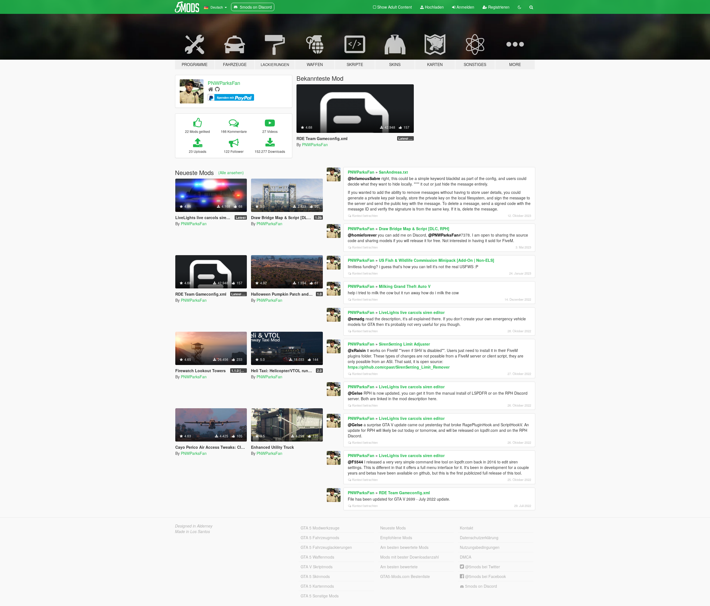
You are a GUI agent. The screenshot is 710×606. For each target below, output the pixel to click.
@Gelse (355, 393)
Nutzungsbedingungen (479, 547)
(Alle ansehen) (231, 172)
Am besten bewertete (399, 566)
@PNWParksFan (443, 235)
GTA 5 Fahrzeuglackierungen (326, 547)
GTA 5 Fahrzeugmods (320, 537)
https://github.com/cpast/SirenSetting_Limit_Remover (399, 367)
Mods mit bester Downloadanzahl (409, 557)
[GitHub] (217, 89)
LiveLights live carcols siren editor (412, 312)
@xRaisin (357, 350)
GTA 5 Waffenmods (317, 557)
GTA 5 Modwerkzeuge (320, 528)
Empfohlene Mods (396, 537)
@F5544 (355, 462)
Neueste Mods (393, 528)
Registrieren (498, 7)
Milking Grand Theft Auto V (404, 286)
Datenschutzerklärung (479, 537)
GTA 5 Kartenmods (317, 586)
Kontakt (466, 528)
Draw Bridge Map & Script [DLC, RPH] (414, 228)
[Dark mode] (519, 7)
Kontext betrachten (365, 215)
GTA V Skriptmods (317, 566)
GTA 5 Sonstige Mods (320, 596)
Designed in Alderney (193, 526)
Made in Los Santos (192, 531)
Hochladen (434, 7)
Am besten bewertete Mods (404, 547)
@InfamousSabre (364, 178)
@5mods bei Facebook (485, 576)
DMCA (465, 557)
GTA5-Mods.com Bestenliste (405, 576)
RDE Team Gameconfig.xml (404, 492)
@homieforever (362, 235)
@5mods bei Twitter (482, 566)
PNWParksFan (224, 82)
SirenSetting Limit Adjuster (404, 344)
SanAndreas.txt (393, 172)
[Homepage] (211, 89)
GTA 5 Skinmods (315, 576)
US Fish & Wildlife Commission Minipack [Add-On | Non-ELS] (436, 260)
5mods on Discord (480, 586)
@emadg (356, 318)
